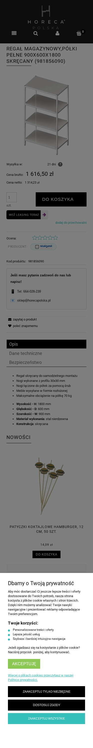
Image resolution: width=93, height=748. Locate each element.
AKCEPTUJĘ (24, 664)
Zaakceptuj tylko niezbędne (46, 691)
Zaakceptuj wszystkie (46, 718)
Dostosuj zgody (46, 705)
